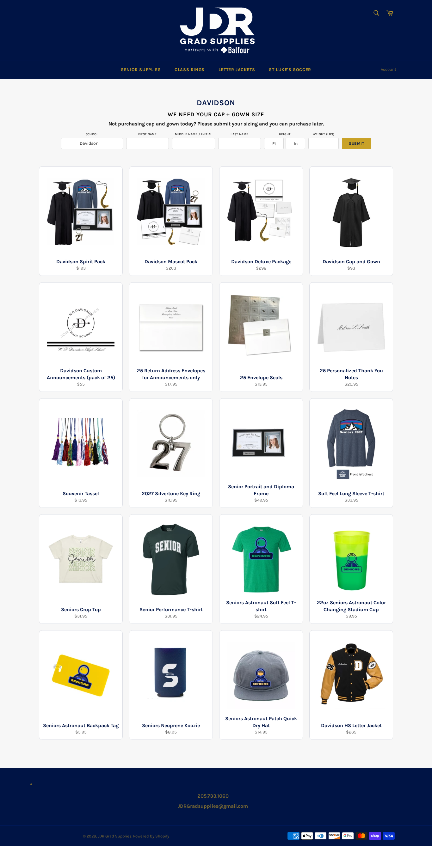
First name (147, 134)
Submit (356, 143)
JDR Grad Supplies (115, 836)
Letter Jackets (237, 69)
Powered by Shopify (151, 836)
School (92, 134)
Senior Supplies (141, 69)
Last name (239, 134)
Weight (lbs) (324, 134)
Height (285, 134)
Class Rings (190, 69)
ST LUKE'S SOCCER (290, 69)
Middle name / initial (193, 134)
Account (388, 69)
